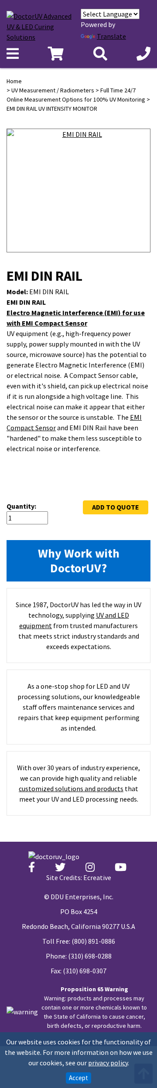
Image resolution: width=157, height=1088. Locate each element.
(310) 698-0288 (90, 956)
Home (14, 81)
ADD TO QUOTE (115, 507)
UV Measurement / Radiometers (52, 90)
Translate (111, 36)
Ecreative (97, 877)
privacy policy (108, 1062)
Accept (78, 1078)
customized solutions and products (71, 788)
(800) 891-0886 (93, 941)
